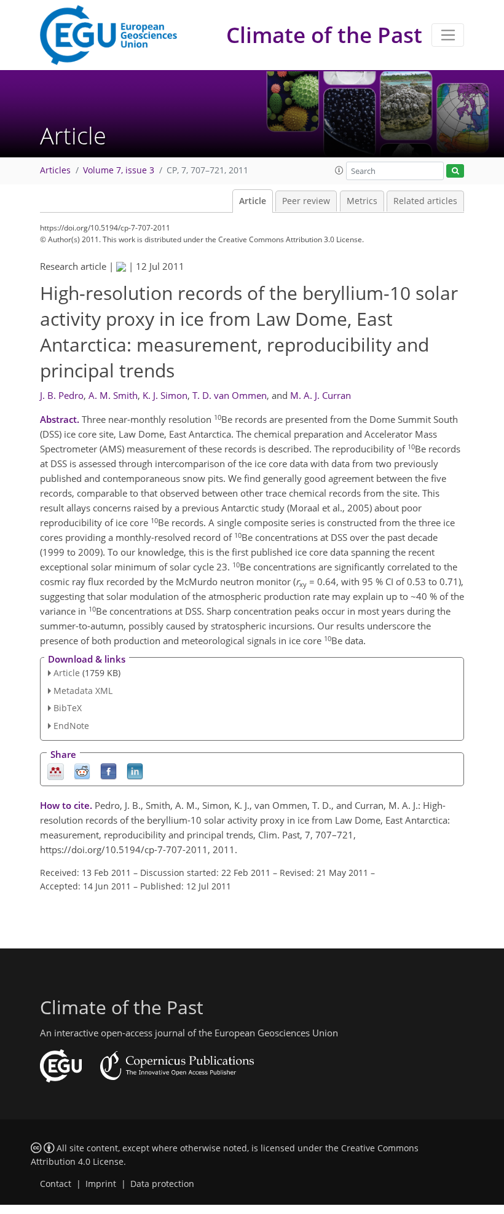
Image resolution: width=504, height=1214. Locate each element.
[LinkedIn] (135, 771)
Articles (55, 170)
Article (252, 201)
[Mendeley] (55, 771)
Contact (55, 1183)
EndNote (71, 725)
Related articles (425, 201)
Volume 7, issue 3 (118, 170)
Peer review (306, 201)
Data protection (162, 1183)
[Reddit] (82, 771)
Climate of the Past (324, 34)
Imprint (100, 1183)
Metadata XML (82, 690)
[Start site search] (455, 171)
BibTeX (67, 708)
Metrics (362, 201)
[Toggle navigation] (447, 35)
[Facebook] (108, 771)
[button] (339, 170)
